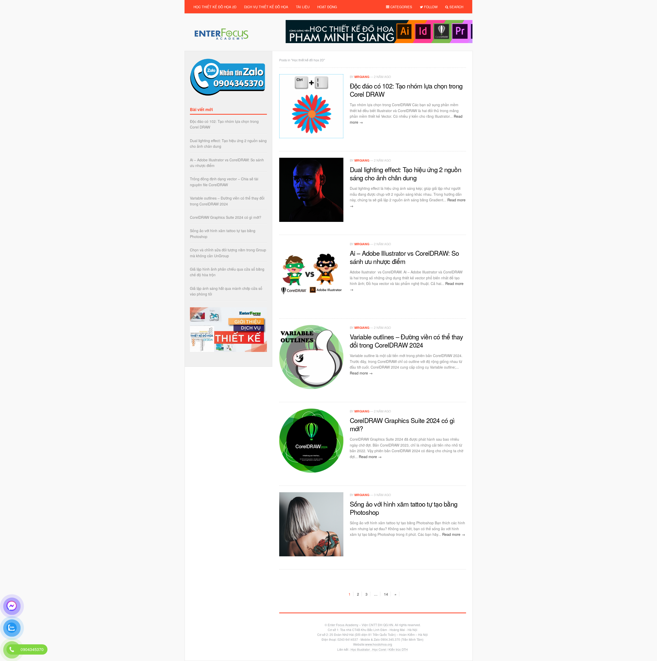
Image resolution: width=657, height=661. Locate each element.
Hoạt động (327, 6)
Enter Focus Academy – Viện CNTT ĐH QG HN (360, 625)
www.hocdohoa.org (378, 644)
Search (455, 6)
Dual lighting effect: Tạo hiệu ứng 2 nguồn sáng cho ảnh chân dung (405, 173)
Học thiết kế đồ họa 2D (215, 6)
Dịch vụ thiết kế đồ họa (266, 6)
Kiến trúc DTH (398, 649)
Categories (400, 6)
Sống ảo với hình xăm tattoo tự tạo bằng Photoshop (404, 508)
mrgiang (361, 76)
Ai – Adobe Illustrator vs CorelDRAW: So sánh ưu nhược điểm (404, 257)
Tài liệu (303, 6)
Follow (430, 6)
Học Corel (379, 649)
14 (386, 594)
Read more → (361, 373)
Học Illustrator (361, 649)
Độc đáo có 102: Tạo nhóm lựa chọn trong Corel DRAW (406, 89)
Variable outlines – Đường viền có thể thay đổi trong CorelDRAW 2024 (406, 340)
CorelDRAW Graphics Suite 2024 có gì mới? (402, 424)
